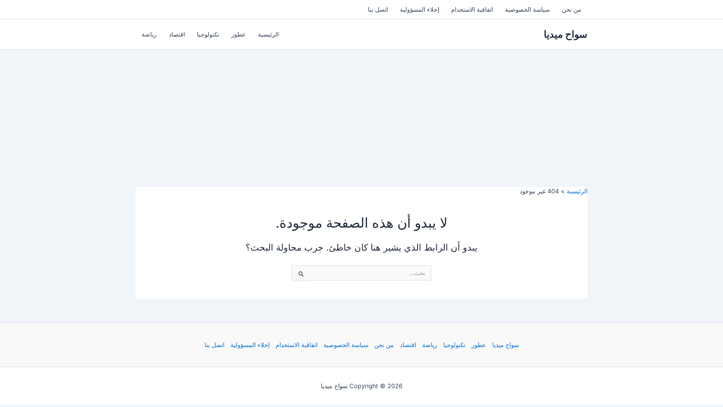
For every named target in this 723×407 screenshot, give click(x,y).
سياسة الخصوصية (527, 9)
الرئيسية (268, 34)
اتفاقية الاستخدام (472, 9)
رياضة (149, 34)
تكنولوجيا (208, 34)
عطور (238, 34)
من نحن (571, 9)
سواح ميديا (565, 34)
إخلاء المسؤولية (419, 9)
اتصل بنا (378, 9)
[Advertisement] (361, 106)
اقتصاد (177, 34)
